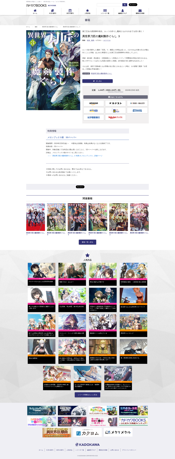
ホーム (35, 13)
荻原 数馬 (90, 40)
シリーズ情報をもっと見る (87, 395)
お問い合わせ (114, 450)
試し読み (99, 81)
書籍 (36, 27)
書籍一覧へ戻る (87, 242)
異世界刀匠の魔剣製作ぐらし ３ (71, 27)
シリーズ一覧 (105, 13)
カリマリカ (106, 40)
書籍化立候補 (140, 13)
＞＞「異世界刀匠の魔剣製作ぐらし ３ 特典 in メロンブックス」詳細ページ (74, 156)
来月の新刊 (70, 13)
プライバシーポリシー (129, 450)
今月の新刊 (52, 13)
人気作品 (87, 13)
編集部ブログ (122, 13)
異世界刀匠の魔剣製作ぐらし (50, 27)
